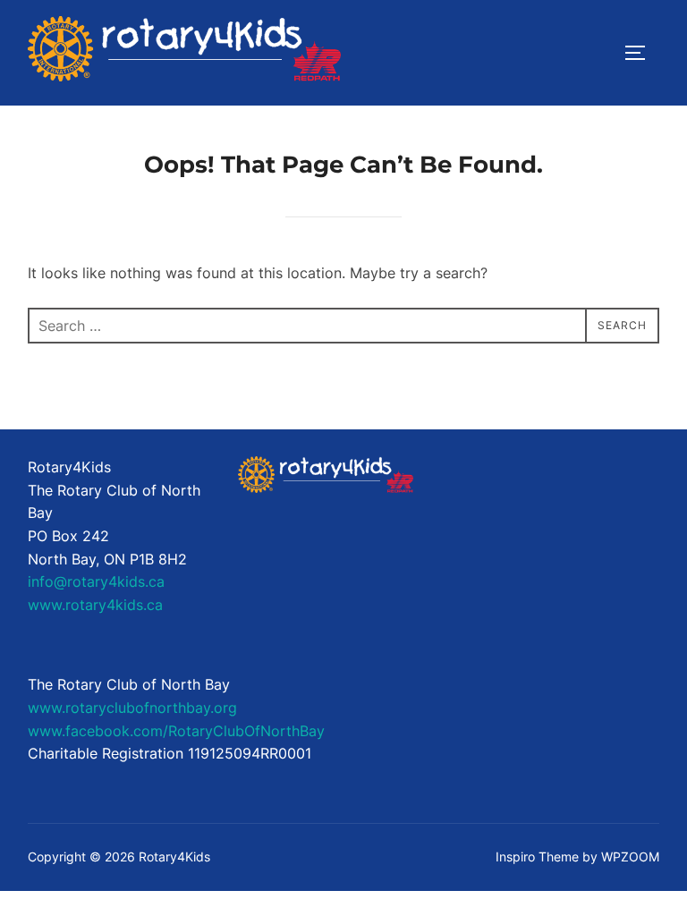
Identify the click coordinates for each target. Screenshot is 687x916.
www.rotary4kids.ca (95, 605)
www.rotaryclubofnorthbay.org (132, 708)
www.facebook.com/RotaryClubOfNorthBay (176, 731)
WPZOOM (630, 856)
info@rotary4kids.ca (96, 581)
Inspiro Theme (537, 856)
